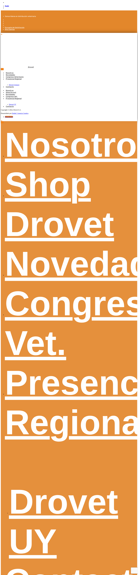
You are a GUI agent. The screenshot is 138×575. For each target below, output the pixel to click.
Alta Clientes (10, 29)
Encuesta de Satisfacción (14, 28)
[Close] (2, 69)
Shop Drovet (9, 117)
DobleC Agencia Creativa (20, 113)
